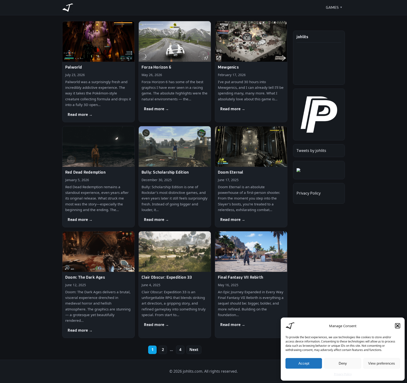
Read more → (80, 114)
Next (193, 349)
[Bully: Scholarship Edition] (175, 176)
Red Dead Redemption (85, 173)
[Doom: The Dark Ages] (98, 284)
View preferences (381, 363)
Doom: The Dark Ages (85, 278)
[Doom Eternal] (251, 176)
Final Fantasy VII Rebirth (240, 278)
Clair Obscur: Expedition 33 (167, 278)
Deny (343, 363)
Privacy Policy (343, 374)
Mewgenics (228, 67)
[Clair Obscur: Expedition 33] (175, 284)
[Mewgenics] (251, 71)
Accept (303, 363)
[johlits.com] (67, 7)
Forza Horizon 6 (156, 67)
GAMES (332, 7)
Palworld (73, 67)
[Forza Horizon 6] (175, 71)
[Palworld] (98, 71)
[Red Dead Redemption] (98, 176)
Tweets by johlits (311, 150)
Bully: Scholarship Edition (165, 173)
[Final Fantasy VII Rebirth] (251, 284)
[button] (397, 325)
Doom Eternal (230, 173)
